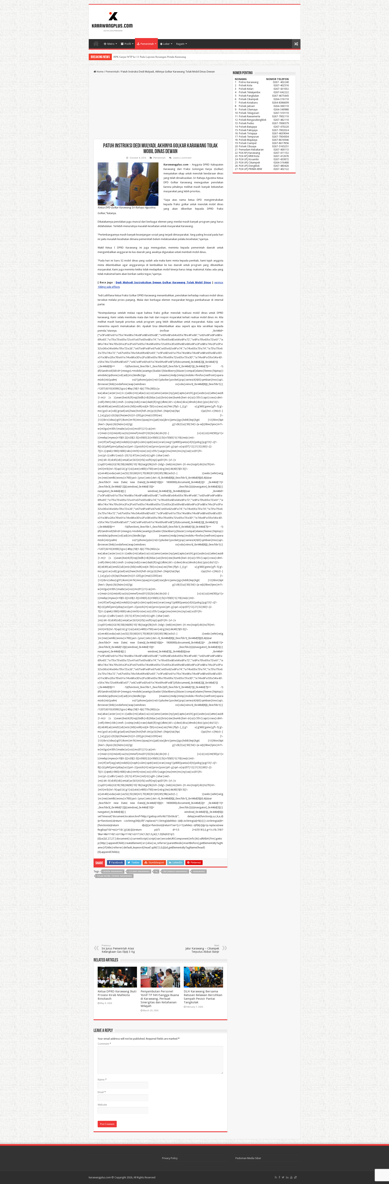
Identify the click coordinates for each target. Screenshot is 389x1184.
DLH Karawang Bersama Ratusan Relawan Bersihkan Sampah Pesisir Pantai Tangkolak (203, 997)
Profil (128, 43)
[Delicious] (295, 1177)
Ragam (180, 43)
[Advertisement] (160, 106)
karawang (199, 871)
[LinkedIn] (287, 1177)
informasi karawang (175, 871)
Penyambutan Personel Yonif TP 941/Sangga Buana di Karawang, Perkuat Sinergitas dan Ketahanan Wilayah (160, 999)
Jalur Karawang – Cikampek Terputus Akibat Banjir (202, 948)
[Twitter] (283, 1177)
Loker (166, 43)
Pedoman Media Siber (248, 1158)
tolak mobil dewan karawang (114, 876)
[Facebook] (279, 1177)
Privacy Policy (169, 1158)
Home (96, 43)
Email (102, 1092)
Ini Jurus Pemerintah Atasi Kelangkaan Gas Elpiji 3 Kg (118, 948)
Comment (104, 1043)
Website (102, 1104)
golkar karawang (139, 871)
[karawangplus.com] (112, 21)
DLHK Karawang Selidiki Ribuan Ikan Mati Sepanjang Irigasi (147, 56)
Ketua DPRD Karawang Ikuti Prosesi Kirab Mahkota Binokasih (117, 995)
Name (102, 1079)
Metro (110, 43)
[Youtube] (291, 1177)
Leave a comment (182, 158)
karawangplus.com (100, 1177)
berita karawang (113, 871)
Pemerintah (147, 43)
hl (156, 871)
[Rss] (275, 1177)
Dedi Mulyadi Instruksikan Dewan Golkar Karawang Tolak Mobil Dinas (163, 282)
